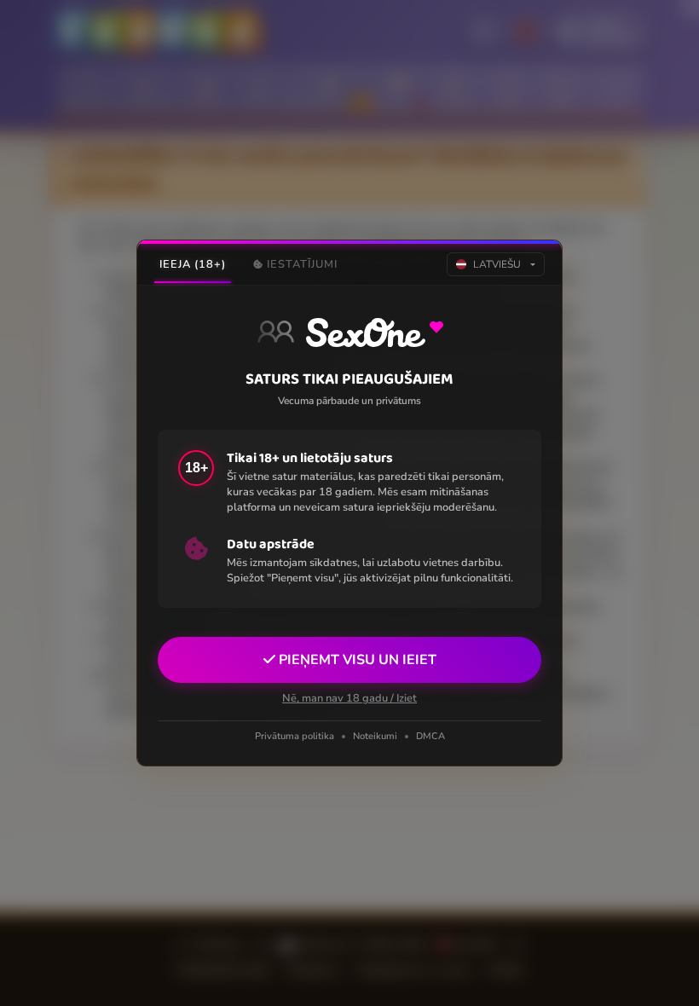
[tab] (192, 264)
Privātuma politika (294, 736)
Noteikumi (375, 736)
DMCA (430, 736)
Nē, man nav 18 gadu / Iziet (349, 698)
